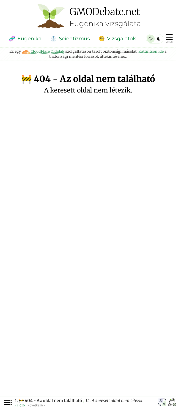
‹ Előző (20, 405)
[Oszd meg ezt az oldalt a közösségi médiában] (172, 402)
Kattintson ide (151, 51)
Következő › (36, 405)
